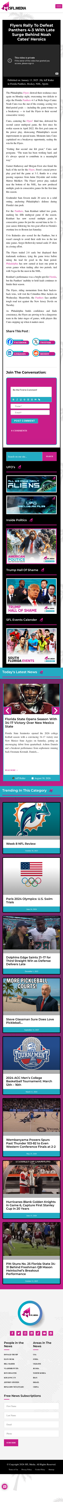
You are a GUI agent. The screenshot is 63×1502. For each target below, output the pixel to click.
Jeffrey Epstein (11, 1382)
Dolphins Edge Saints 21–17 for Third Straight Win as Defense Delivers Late (28, 961)
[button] (7, 711)
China (36, 1387)
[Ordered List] (28, 399)
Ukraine (37, 1364)
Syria (35, 1359)
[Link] (39, 399)
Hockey (31, 83)
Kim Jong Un (10, 1377)
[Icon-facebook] (12, 1333)
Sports (45, 83)
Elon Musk (9, 1359)
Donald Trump (11, 1354)
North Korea (39, 1373)
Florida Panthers (18, 83)
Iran (35, 1377)
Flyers (26, 92)
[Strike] (24, 399)
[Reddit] (50, 1333)
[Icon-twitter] (18, 1333)
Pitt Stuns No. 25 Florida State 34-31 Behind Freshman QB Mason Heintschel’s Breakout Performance (31, 1269)
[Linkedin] (31, 1333)
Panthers (27, 100)
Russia (36, 1368)
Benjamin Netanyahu (14, 1387)
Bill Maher (9, 1364)
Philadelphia (12, 263)
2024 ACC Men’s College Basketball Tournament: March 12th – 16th (29, 1081)
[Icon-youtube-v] (44, 1333)
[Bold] (13, 399)
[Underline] (20, 399)
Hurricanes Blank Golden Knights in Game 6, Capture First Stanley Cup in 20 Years (31, 1205)
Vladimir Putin (11, 1368)
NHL (38, 83)
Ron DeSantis (10, 1373)
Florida (52, 276)
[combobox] (24, 456)
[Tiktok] (38, 1333)
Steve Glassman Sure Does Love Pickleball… (30, 1021)
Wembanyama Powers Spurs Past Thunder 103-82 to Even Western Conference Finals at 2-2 (31, 1143)
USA (34, 1354)
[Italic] (17, 399)
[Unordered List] (31, 399)
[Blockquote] (35, 399)
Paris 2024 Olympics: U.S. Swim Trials (29, 900)
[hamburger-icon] (58, 6)
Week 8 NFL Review (21, 844)
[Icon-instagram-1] (25, 1333)
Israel (36, 1382)
